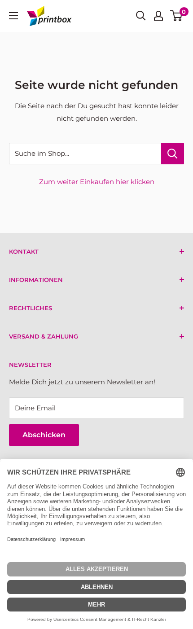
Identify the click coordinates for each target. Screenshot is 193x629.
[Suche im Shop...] (172, 153)
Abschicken (44, 435)
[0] (176, 15)
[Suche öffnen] (141, 16)
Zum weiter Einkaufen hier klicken (96, 181)
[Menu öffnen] (13, 15)
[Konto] (158, 16)
